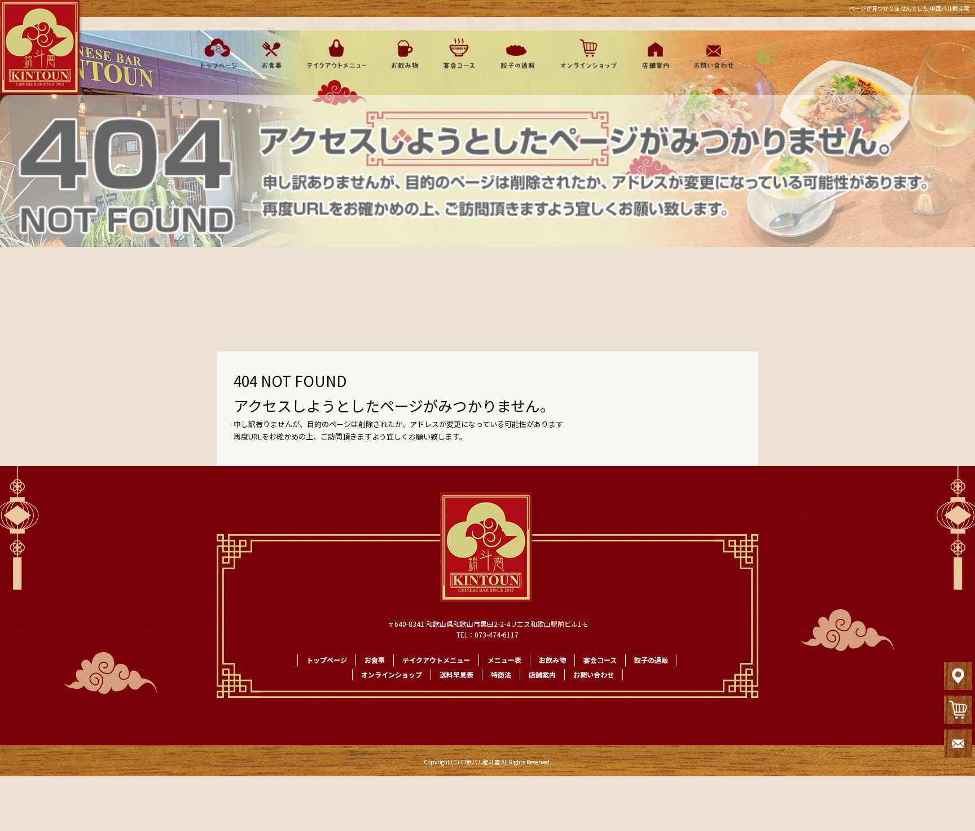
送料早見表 (456, 674)
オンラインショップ (583, 53)
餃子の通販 (514, 53)
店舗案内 (653, 53)
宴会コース (458, 53)
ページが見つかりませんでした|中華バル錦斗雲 (909, 8)
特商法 (501, 674)
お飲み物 (405, 53)
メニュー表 (504, 660)
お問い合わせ (712, 53)
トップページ (215, 53)
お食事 (270, 53)
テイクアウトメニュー (336, 53)
